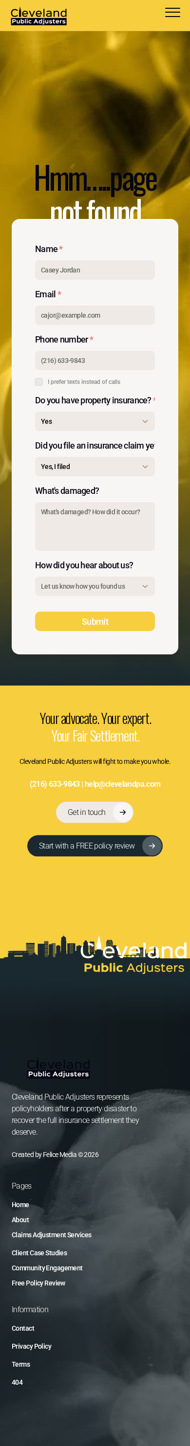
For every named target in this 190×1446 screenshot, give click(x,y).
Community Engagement (47, 1268)
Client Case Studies (39, 1253)
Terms (21, 1364)
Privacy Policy (31, 1346)
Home (20, 1205)
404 (17, 1382)
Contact (23, 1328)
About (20, 1220)
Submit (95, 621)
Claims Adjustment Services (51, 1235)
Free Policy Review (38, 1283)
